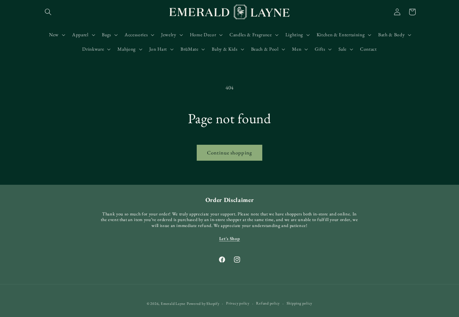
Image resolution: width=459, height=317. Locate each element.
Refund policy (268, 303)
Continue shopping (229, 152)
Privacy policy (237, 303)
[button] (48, 11)
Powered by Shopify (203, 303)
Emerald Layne (173, 303)
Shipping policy (300, 303)
